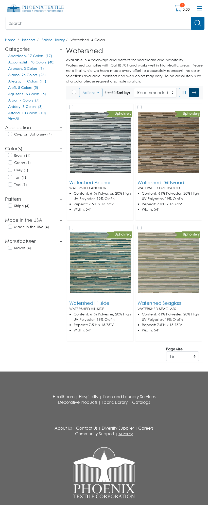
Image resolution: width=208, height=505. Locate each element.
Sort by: (123, 92)
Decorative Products (77, 402)
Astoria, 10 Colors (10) (27, 113)
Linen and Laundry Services (129, 396)
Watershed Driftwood (160, 182)
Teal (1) (20, 184)
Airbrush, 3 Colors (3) (26, 68)
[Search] (197, 23)
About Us (63, 428)
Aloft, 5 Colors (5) (23, 87)
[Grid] (194, 92)
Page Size (174, 349)
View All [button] (13, 118)
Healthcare (64, 396)
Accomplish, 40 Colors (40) (31, 62)
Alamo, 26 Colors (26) (27, 75)
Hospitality (88, 396)
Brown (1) (22, 155)
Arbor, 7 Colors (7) (24, 100)
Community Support (94, 433)
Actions (89, 92)
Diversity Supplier (118, 428)
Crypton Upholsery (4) (33, 134)
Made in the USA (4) (31, 227)
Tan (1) (20, 177)
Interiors (28, 40)
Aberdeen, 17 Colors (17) (30, 56)
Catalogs (141, 402)
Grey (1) (21, 170)
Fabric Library (53, 40)
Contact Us (86, 428)
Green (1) (22, 162)
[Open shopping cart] (178, 9)
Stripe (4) (21, 206)
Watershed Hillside (89, 303)
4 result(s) (111, 92)
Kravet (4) (22, 248)
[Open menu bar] (199, 8)
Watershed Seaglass (159, 303)
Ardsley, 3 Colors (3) (25, 106)
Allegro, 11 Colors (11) (27, 81)
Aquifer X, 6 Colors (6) (27, 94)
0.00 (186, 9)
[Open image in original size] (35, 8)
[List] (184, 92)
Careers (145, 428)
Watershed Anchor (90, 182)
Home (10, 40)
